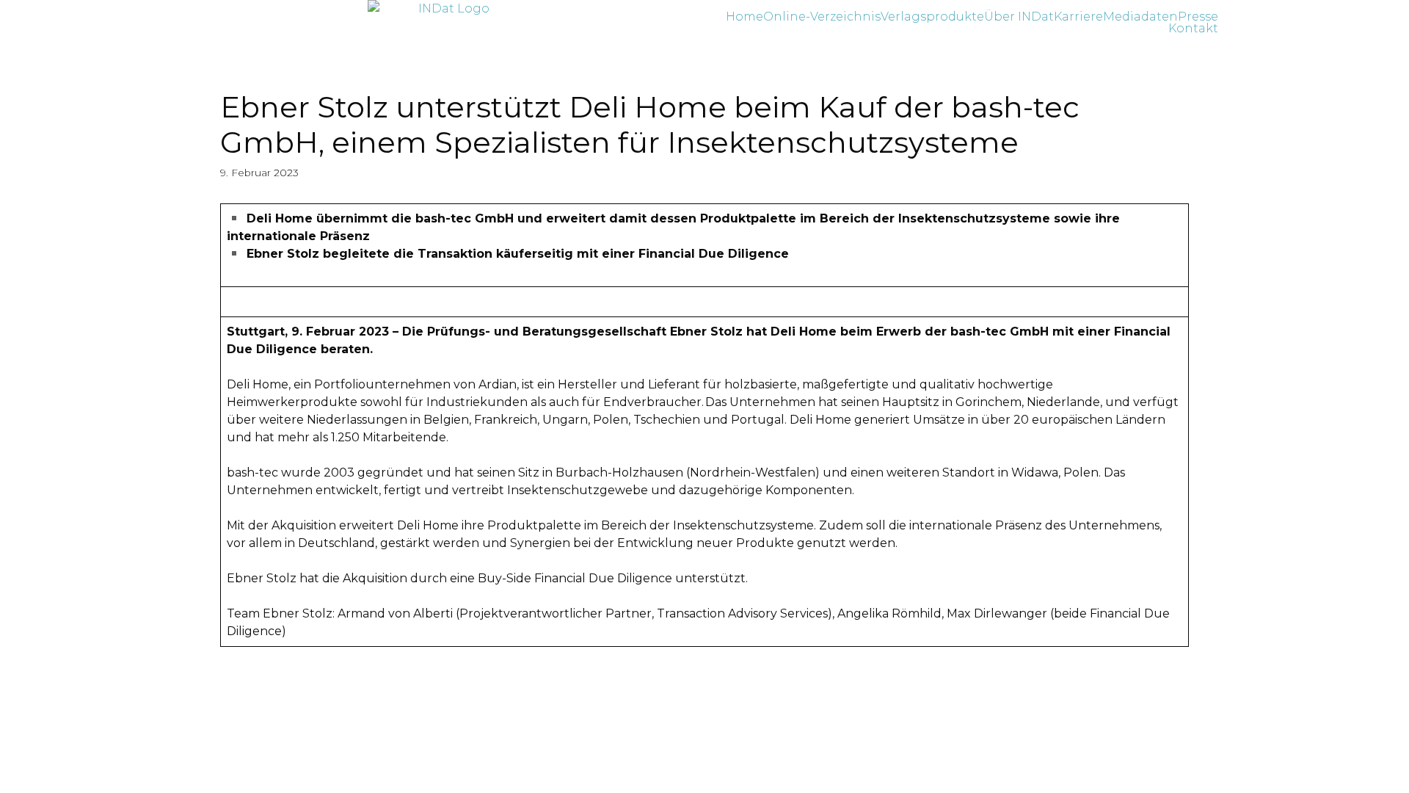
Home (744, 17)
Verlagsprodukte (932, 17)
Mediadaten (1140, 17)
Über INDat (1019, 17)
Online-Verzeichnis (822, 17)
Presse (1198, 17)
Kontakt (1193, 29)
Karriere (1078, 17)
